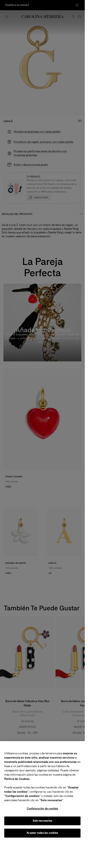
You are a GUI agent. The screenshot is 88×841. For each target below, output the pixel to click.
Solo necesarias (42, 820)
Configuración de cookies (42, 808)
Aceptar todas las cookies (42, 833)
